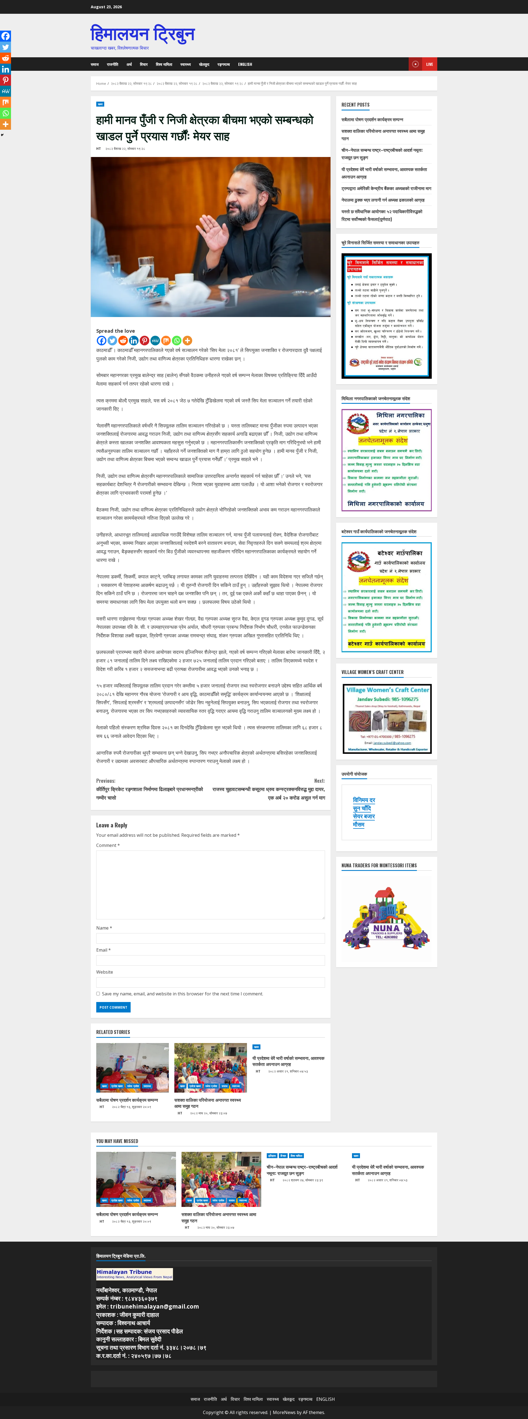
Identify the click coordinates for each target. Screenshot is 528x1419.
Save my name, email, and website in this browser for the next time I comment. (182, 994)
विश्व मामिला (164, 64)
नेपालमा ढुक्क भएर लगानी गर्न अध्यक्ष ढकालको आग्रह (383, 199)
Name (104, 928)
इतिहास (272, 1156)
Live (429, 64)
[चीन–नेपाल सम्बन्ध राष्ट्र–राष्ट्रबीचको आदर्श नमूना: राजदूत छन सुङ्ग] (306, 1156)
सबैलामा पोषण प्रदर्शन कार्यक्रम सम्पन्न (127, 1099)
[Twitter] (112, 340)
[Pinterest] (144, 340)
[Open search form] (403, 64)
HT (98, 148)
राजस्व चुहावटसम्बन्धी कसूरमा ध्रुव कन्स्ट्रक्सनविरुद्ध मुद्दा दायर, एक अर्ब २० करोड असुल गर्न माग (269, 789)
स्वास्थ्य (185, 64)
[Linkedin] (134, 340)
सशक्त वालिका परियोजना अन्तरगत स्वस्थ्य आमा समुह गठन (207, 1102)
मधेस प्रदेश (133, 1086)
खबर (100, 104)
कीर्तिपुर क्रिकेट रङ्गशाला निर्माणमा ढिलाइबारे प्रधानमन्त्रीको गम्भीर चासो (149, 789)
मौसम (358, 824)
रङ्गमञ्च (224, 64)
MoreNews (284, 1412)
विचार (144, 64)
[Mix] (166, 340)
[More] (187, 340)
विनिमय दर (364, 800)
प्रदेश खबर (117, 1086)
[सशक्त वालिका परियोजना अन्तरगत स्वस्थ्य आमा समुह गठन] (210, 1068)
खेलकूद (204, 64)
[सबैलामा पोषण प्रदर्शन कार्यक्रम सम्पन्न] (132, 1068)
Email (103, 950)
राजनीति (112, 64)
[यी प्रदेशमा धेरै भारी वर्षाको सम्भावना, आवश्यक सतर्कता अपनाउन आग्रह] (288, 1047)
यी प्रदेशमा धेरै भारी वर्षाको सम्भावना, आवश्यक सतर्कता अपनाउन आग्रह (288, 1061)
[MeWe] (155, 340)
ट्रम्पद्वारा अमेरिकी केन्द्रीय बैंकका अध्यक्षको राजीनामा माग (386, 188)
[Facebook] (101, 340)
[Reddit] (123, 340)
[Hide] (2, 135)
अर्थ (129, 64)
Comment (108, 845)
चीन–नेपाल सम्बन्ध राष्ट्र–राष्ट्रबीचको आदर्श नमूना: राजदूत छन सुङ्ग (302, 1169)
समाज (95, 64)
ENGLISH (245, 64)
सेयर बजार (364, 816)
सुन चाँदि (362, 808)
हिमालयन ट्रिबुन (143, 31)
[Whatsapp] (177, 340)
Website (104, 972)
